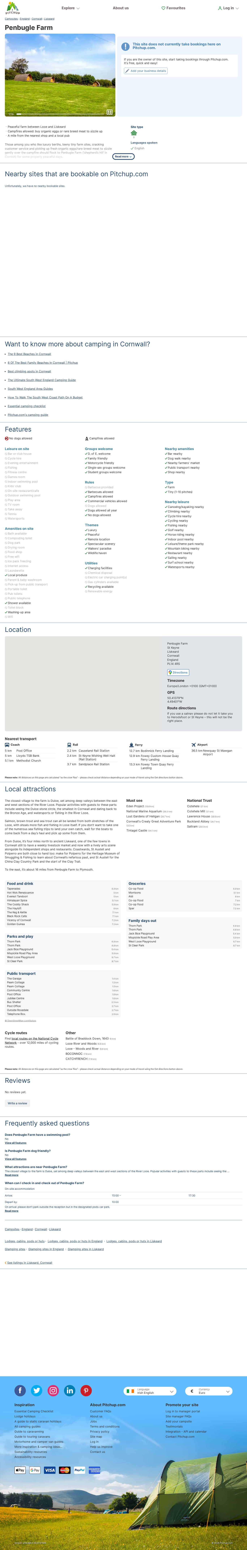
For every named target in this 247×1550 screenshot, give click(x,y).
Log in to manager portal (183, 1411)
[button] (150, 1391)
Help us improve (101, 1446)
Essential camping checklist (27, 406)
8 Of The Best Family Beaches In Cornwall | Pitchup (43, 362)
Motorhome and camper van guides (38, 1441)
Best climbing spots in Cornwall (29, 371)
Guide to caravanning (29, 1431)
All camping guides (27, 1426)
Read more (11, 1175)
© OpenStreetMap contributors (20, 1020)
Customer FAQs (100, 1411)
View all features (15, 1142)
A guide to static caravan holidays (37, 1421)
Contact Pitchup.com (180, 1436)
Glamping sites (15, 1249)
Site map (96, 1436)
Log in (94, 1441)
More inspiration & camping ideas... (38, 1446)
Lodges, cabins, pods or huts (24, 1241)
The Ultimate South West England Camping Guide (42, 380)
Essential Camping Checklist (33, 1411)
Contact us (97, 1452)
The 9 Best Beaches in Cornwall (29, 354)
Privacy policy (99, 1431)
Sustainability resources (30, 1452)
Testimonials (174, 1426)
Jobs (93, 1421)
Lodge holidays (24, 1416)
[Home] (12, 8)
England (25, 18)
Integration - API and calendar (186, 1431)
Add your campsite (179, 1421)
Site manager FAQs (178, 1416)
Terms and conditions (105, 1426)
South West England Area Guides (30, 388)
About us (121, 8)
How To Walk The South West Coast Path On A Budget (45, 397)
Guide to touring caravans (32, 1436)
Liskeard (49, 18)
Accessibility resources (30, 1457)
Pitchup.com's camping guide (28, 415)
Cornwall (37, 18)
